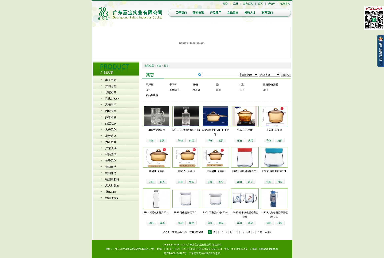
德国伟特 (110, 173)
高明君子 (110, 104)
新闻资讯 (198, 12)
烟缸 (242, 84)
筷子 (242, 90)
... (253, 232)
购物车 (271, 3)
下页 (259, 232)
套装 (218, 90)
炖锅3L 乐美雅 (274, 130)
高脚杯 (149, 84)
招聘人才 (250, 12)
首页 (260, 3)
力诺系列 (110, 142)
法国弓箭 (110, 86)
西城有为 (110, 111)
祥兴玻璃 (110, 154)
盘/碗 (195, 84)
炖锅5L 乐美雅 (245, 130)
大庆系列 (110, 129)
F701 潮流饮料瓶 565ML (156, 212)
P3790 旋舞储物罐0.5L (274, 171)
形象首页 (248, 3)
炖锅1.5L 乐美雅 (186, 171)
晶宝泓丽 (110, 123)
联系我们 (267, 12)
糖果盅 (196, 90)
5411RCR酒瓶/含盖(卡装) (186, 130)
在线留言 (232, 12)
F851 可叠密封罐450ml (215, 212)
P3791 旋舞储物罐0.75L (245, 171)
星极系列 (110, 135)
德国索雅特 (112, 179)
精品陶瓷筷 (152, 95)
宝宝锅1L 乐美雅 (215, 171)
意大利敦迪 (112, 185)
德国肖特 (110, 166)
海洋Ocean (111, 198)
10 (248, 232)
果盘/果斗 (174, 90)
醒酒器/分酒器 (270, 84)
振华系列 (110, 117)
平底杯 (173, 84)
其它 (265, 90)
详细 (151, 140)
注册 (235, 3)
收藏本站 (285, 3)
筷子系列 (110, 160)
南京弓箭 (110, 80)
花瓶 (148, 90)
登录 (225, 3)
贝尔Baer (110, 191)
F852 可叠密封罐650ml (186, 212)
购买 (162, 140)
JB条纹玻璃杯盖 (156, 130)
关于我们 (181, 12)
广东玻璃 (110, 148)
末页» (268, 232)
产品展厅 (215, 12)
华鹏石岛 (110, 92)
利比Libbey (112, 98)
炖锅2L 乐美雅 (156, 171)
